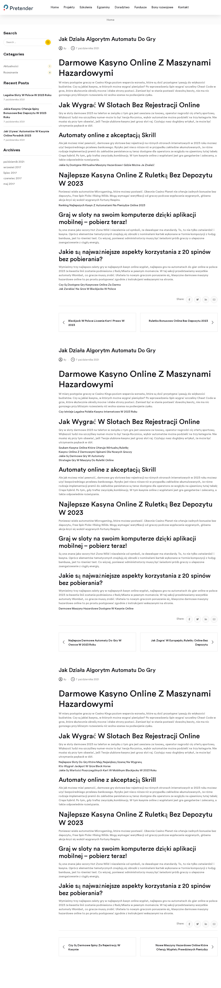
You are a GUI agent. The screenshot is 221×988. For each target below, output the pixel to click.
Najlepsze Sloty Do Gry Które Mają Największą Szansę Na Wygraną (100, 762)
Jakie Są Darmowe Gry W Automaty (81, 456)
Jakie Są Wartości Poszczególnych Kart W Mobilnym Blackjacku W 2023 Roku (108, 770)
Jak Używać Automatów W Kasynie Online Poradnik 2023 (26, 133)
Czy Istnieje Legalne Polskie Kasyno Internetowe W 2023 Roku (98, 411)
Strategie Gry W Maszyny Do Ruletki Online (86, 460)
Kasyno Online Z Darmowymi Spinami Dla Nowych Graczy (95, 452)
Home (110, 19)
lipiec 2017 (10, 172)
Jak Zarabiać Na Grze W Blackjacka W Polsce (87, 289)
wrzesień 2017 (12, 167)
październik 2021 (13, 161)
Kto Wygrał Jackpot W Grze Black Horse (84, 766)
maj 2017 (9, 184)
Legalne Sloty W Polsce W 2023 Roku (27, 95)
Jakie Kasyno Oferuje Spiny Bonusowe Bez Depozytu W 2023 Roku (24, 113)
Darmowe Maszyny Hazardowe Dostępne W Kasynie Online (96, 608)
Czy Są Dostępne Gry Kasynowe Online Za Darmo (90, 284)
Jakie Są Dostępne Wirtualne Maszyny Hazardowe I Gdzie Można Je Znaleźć (107, 165)
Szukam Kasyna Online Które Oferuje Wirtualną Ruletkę (93, 447)
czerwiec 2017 (12, 178)
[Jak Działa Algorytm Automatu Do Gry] (189, 299)
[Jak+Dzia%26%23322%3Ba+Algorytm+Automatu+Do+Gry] (197, 299)
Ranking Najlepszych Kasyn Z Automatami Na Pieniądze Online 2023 (102, 205)
